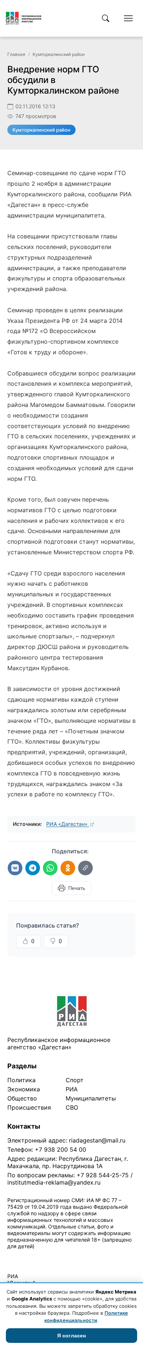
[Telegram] (32, 868)
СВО (72, 1107)
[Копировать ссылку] (85, 868)
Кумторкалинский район (59, 54)
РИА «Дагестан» (67, 824)
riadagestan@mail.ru (97, 1140)
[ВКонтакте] (15, 868)
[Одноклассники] (67, 868)
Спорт (75, 1080)
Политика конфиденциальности (41, 1255)
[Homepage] (23, 18)
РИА (72, 1089)
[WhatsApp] (50, 868)
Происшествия (29, 1107)
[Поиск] (106, 18)
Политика (21, 1080)
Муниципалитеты (91, 1098)
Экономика (23, 1089)
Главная (16, 54)
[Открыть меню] (128, 18)
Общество (22, 1098)
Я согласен (71, 1335)
